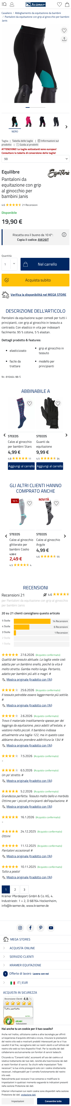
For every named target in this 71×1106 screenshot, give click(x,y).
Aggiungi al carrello (21, 466)
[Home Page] (35, 4)
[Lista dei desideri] (59, 4)
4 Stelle (6, 626)
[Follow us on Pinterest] (41, 928)
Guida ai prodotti (29, 144)
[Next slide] (66, 127)
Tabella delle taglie (23, 141)
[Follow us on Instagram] (20, 928)
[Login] (12, 4)
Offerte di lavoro (27, 973)
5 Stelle (6, 620)
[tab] (28, 107)
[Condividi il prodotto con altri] (64, 39)
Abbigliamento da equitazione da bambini (38, 13)
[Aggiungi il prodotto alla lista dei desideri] (64, 30)
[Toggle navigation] (4, 4)
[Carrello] (67, 4)
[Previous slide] (5, 127)
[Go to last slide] (5, 435)
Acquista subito (38, 280)
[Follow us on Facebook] (30, 928)
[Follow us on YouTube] (51, 928)
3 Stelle (6, 632)
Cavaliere (7, 13)
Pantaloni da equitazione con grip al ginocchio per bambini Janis (35, 18)
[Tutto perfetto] (18, 1011)
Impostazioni (17, 1101)
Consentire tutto (53, 1101)
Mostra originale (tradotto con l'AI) (29, 679)
